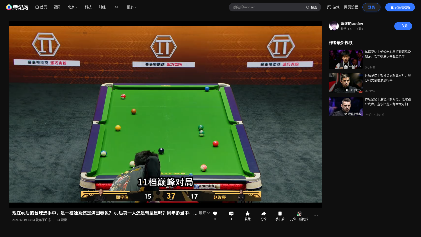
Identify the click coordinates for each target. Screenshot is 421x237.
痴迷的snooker (352, 23)
